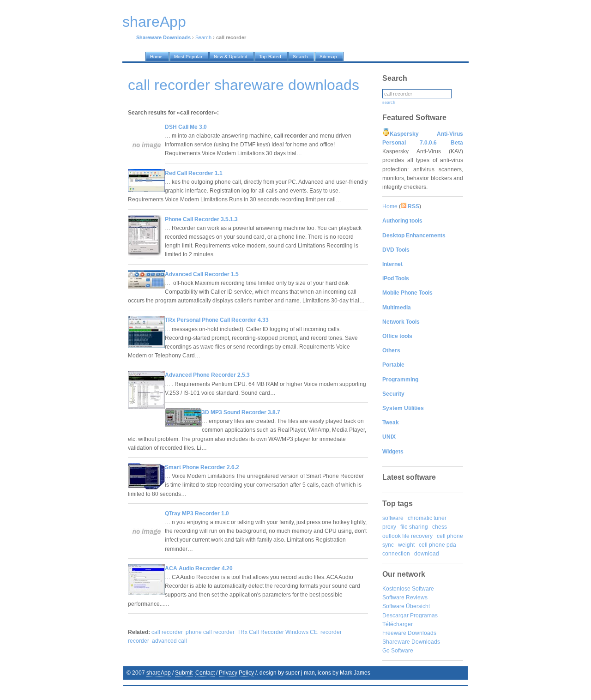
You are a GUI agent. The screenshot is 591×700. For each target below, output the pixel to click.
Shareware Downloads (411, 642)
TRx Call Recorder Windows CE (277, 632)
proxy (389, 527)
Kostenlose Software (408, 588)
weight (406, 545)
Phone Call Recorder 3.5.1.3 (201, 219)
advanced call (169, 641)
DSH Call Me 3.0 (186, 127)
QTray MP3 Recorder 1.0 (197, 513)
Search (203, 37)
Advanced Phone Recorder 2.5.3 (207, 375)
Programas (424, 615)
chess (439, 527)
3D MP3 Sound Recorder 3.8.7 (241, 412)
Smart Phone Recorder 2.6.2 (202, 467)
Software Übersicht (406, 606)
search (388, 102)
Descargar (395, 615)
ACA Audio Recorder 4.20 (199, 568)
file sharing (414, 527)
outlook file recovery (407, 536)
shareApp (158, 673)
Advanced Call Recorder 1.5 (202, 274)
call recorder (167, 632)
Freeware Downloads (409, 633)
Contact (205, 673)
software (393, 518)
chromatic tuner (427, 518)
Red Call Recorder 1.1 (194, 173)
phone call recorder (210, 632)
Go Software (397, 650)
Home (390, 206)
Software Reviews (405, 597)
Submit (184, 673)
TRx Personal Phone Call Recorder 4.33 (217, 320)
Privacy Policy (236, 673)
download (426, 553)
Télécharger (397, 624)
